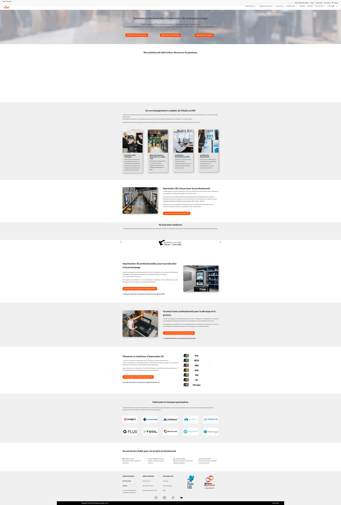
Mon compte (327, 2)
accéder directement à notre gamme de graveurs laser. (180, 338)
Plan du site (275, 503)
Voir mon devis (319, 2)
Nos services (319, 6)
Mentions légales (100, 503)
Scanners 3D (280, 6)
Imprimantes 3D (250, 6)
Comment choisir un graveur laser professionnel (179, 333)
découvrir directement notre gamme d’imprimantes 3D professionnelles (144, 294)
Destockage (331, 6)
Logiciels (302, 6)
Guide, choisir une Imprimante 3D (137, 35)
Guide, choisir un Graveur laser (170, 35)
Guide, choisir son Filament (204, 35)
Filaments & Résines (265, 6)
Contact (312, 2)
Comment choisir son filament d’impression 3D (138, 377)
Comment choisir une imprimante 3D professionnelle (140, 288)
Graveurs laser (290, 6)
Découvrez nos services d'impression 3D (177, 213)
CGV (107, 503)
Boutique (310, 6)
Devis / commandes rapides (301, 2)
